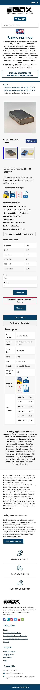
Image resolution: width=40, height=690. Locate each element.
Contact (6, 642)
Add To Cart (20, 292)
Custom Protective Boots (12, 633)
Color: (5, 275)
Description (20, 317)
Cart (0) (21, 19)
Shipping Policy (8, 655)
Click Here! (20, 308)
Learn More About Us (13, 541)
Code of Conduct (9, 651)
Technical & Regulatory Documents (15, 639)
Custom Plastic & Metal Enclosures (15, 636)
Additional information (20, 323)
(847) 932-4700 (21, 37)
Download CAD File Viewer (11, 141)
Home (5, 85)
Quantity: (6, 282)
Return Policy (7, 658)
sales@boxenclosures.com (15, 673)
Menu (33, 2)
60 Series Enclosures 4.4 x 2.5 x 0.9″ (18, 87)
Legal (5, 661)
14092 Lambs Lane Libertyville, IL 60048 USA (20, 677)
